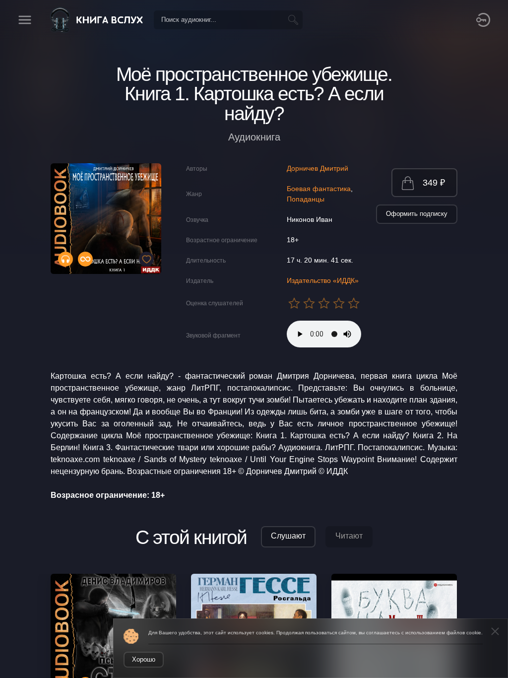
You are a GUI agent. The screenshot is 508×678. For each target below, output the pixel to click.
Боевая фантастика (319, 189)
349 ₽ (434, 183)
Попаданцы (305, 199)
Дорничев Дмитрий (317, 168)
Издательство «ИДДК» (323, 280)
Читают (349, 536)
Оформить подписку (416, 213)
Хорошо (143, 659)
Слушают (288, 536)
